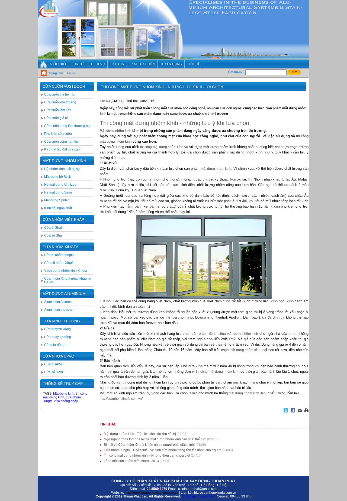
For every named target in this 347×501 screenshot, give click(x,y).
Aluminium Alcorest (58, 302)
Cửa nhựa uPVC (58, 356)
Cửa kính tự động (61, 321)
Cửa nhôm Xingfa (60, 247)
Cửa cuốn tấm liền (57, 110)
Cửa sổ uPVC (54, 372)
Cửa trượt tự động (57, 329)
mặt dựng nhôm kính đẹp (247, 393)
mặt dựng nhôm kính (216, 169)
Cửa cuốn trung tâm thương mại (67, 126)
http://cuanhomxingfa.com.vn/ (121, 399)
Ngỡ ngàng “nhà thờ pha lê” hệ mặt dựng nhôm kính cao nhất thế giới (155, 439)
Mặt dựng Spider (56, 200)
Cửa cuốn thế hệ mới (59, 94)
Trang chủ (56, 73)
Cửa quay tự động (57, 337)
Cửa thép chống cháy (198, 496)
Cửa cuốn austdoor (64, 86)
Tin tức (79, 64)
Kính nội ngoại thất (58, 208)
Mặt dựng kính (63, 393)
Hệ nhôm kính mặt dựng (62, 169)
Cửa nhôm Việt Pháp (63, 219)
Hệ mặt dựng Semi (58, 192)
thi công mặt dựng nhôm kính (161, 147)
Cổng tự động (54, 345)
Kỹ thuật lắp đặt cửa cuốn (63, 149)
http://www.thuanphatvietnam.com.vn (151, 493)
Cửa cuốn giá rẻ (56, 118)
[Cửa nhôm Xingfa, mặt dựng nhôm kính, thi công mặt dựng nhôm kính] (173, 58)
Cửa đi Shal (53, 228)
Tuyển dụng (171, 64)
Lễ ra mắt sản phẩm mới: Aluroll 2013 (131, 461)
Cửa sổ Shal (53, 235)
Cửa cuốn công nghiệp (61, 141)
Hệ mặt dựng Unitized (60, 184)
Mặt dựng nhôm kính (64, 161)
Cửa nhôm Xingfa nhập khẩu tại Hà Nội (67, 280)
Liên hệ (193, 64)
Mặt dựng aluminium (64, 294)
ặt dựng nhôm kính (116, 131)
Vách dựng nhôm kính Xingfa (65, 271)
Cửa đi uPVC (54, 364)
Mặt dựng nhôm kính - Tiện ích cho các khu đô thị (140, 434)
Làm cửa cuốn (142, 64)
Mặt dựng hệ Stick (57, 177)
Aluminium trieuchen (59, 310)
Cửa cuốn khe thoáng (60, 102)
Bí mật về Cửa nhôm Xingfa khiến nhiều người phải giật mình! (149, 445)
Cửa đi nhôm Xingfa (59, 255)
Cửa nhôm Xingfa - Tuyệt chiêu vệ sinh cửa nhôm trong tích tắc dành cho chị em (162, 450)
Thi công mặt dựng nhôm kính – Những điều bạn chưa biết (147, 455)
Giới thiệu (59, 64)
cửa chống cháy (66, 401)
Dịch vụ (98, 64)
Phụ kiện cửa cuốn (58, 134)
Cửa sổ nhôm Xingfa (59, 263)
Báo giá (117, 64)
